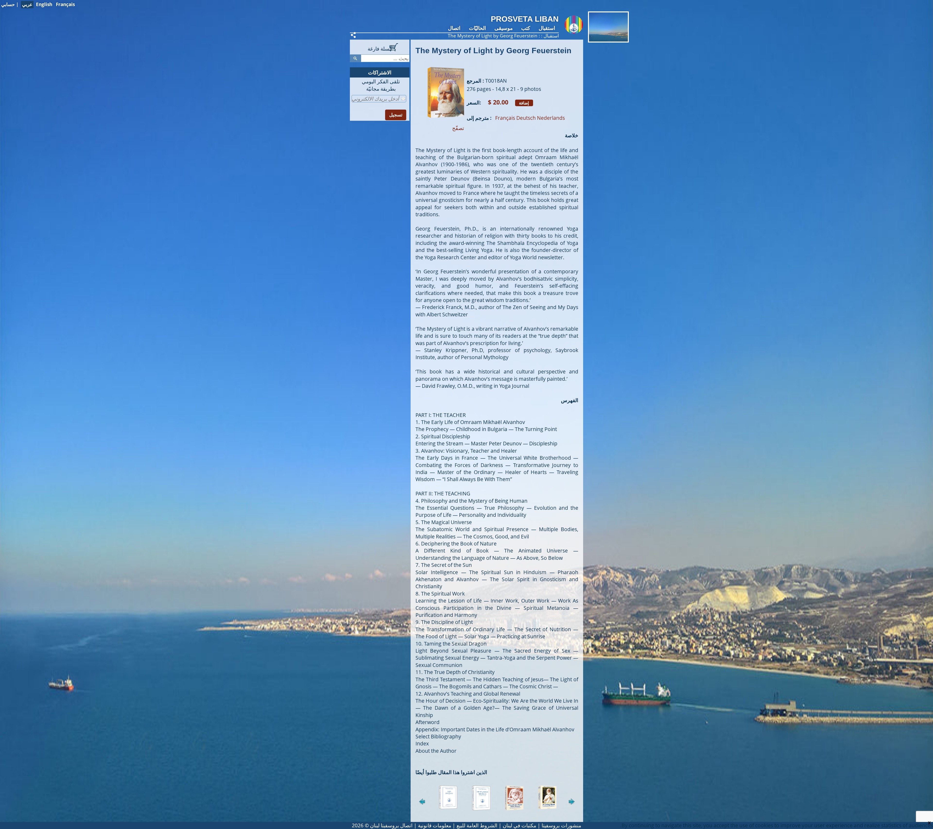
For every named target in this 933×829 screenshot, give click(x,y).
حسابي (8, 4)
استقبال (547, 28)
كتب (525, 28)
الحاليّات (477, 28)
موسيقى (503, 28)
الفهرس (569, 400)
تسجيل (395, 114)
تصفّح (458, 128)
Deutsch (526, 117)
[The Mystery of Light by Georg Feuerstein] (446, 121)
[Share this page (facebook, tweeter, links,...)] (354, 35)
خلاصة (571, 135)
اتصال (454, 28)
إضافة (524, 103)
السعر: (474, 102)
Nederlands (551, 117)
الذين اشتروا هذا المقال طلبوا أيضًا (451, 772)
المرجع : (475, 80)
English (44, 4)
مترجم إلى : (479, 117)
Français (65, 4)
